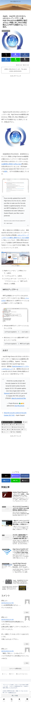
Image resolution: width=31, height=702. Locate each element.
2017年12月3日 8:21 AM (7, 619)
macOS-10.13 (21, 424)
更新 (5, 171)
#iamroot (6, 393)
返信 (27, 612)
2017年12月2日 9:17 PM (7, 603)
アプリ (24, 429)
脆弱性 (19, 432)
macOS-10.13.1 (7, 427)
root (9, 429)
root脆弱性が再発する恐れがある (11, 164)
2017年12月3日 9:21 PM (7, 651)
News (4, 429)
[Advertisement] (15, 92)
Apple (25, 422)
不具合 (13, 432)
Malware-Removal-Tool (18, 427)
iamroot (13, 424)
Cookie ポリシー (12, 692)
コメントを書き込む (15, 668)
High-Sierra (6, 424)
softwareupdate (16, 429)
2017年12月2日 (19, 406)
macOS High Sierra (7, 422)
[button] (25, 60)
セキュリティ (18, 422)
